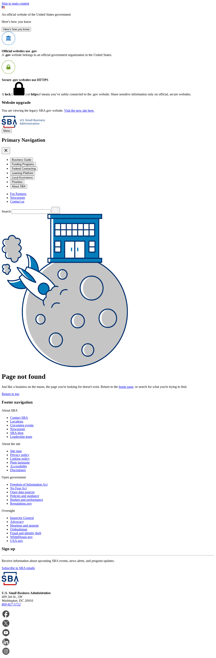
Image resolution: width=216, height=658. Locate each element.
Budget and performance (26, 499)
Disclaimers (18, 470)
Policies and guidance (24, 496)
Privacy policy (19, 455)
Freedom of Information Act (28, 484)
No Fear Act (18, 488)
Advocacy (17, 521)
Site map (16, 451)
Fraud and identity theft (25, 533)
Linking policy (20, 458)
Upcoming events (22, 425)
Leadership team (21, 436)
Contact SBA (19, 417)
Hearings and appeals (24, 525)
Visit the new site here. (79, 110)
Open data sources (22, 492)
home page (126, 387)
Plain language (20, 462)
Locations (16, 421)
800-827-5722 (11, 604)
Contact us (17, 201)
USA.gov (16, 541)
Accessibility (18, 466)
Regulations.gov (21, 503)
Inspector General (22, 518)
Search (6, 211)
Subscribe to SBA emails (18, 568)
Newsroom (17, 197)
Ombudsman (18, 529)
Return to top (10, 394)
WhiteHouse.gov (21, 537)
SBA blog (16, 433)
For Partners (18, 194)
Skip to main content (15, 3)
